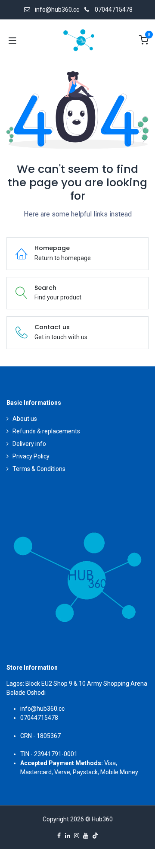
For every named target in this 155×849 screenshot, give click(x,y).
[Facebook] (59, 836)
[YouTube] (85, 836)
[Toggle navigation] (12, 40)
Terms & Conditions (38, 468)
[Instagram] (76, 836)
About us (24, 418)
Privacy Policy (31, 456)
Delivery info (29, 443)
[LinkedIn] (67, 836)
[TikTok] (95, 836)
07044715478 (114, 9)
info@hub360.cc (42, 708)
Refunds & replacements (46, 431)
